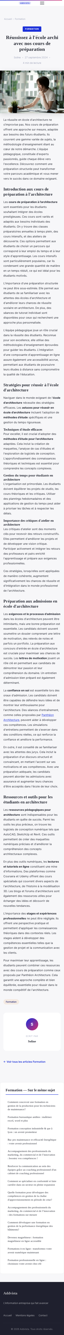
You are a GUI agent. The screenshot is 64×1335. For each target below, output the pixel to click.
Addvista (10, 1293)
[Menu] (42, 3)
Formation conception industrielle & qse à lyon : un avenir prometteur (30, 1130)
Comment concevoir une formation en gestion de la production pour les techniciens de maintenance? (31, 1106)
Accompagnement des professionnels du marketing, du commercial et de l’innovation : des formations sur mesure (31, 1211)
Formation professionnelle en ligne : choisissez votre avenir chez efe (27, 1262)
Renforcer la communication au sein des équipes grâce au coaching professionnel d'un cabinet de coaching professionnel (32, 1170)
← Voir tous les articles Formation (24, 1061)
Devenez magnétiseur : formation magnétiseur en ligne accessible (25, 1239)
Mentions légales (25, 1315)
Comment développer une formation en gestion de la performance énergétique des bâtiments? (30, 1226)
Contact (43, 1315)
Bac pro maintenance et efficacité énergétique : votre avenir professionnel (32, 1141)
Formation (20, 19)
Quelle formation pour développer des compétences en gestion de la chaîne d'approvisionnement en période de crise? (30, 1196)
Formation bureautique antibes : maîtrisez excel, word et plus (30, 1119)
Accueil (8, 19)
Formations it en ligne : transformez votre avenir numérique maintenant (30, 1250)
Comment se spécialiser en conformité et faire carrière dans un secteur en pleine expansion (32, 1183)
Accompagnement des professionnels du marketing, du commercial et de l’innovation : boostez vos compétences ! (31, 1155)
